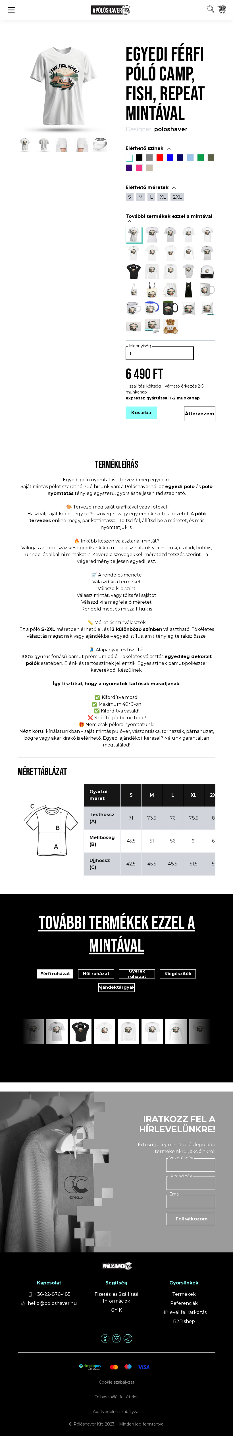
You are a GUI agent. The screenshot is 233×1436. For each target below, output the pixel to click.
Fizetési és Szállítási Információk (116, 1298)
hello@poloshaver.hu (52, 1303)
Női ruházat (96, 973)
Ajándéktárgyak (116, 987)
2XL (177, 197)
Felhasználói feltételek (116, 1396)
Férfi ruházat (55, 973)
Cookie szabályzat (116, 1382)
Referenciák (184, 1303)
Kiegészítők (178, 973)
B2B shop (184, 1321)
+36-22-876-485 (52, 1294)
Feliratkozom (192, 1219)
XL (163, 197)
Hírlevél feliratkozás (184, 1312)
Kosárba (141, 412)
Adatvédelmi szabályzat (116, 1411)
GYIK (116, 1310)
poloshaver (171, 129)
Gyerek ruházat (137, 973)
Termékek (184, 1294)
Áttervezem (199, 413)
